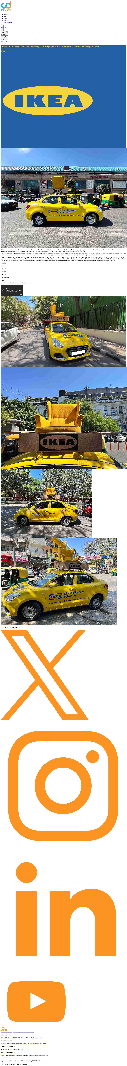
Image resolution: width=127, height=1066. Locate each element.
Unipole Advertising (5, 1061)
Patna (37, 1043)
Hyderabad (12, 1043)
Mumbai (24, 1043)
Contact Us (3, 27)
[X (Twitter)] (45, 719)
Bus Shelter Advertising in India (34, 1037)
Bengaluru (3, 1043)
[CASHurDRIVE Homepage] (6, 11)
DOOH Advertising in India (20, 1037)
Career (9, 1032)
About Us (3, 34)
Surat (40, 1043)
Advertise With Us (30, 1032)
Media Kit (6, 20)
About (5, 16)
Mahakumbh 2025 (21, 1032)
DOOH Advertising (37, 1061)
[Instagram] (63, 845)
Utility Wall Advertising (26, 1061)
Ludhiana (44, 1043)
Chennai (8, 1043)
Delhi (11, 1049)
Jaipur (34, 1043)
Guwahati (45, 1055)
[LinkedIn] (63, 971)
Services (5, 14)
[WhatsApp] (3, 1030)
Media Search (7, 22)
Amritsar (31, 1055)
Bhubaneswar (19, 1055)
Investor (5, 18)
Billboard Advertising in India (7, 1037)
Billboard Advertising (15, 1061)
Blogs (12, 1032)
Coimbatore (29, 1043)
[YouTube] (36, 1030)
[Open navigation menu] (2, 26)
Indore (17, 1043)
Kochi (20, 1043)
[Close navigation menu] (2, 29)
